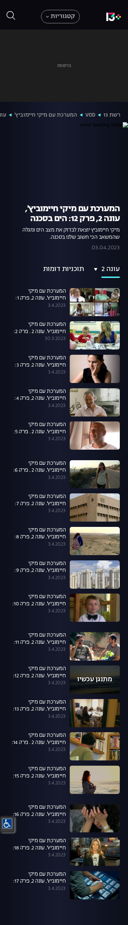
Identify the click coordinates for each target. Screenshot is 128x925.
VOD (90, 115)
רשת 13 (111, 115)
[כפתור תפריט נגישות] (7, 823)
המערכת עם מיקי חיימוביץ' (45, 115)
